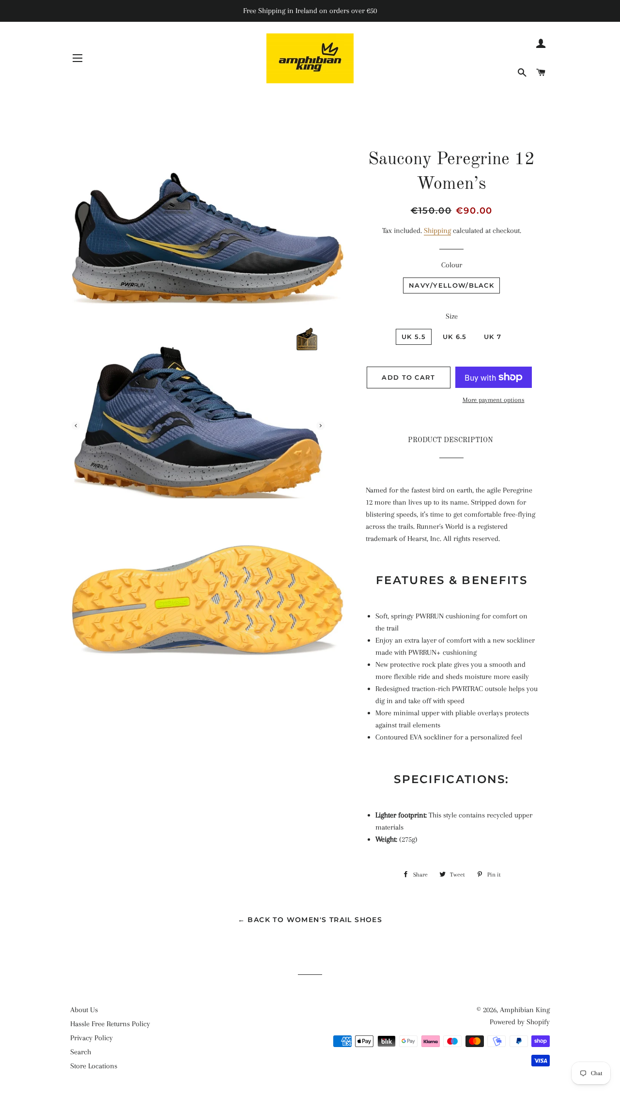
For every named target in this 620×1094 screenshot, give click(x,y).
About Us (84, 1009)
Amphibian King (525, 1009)
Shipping (437, 230)
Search (80, 1052)
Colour (451, 265)
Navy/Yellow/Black (451, 285)
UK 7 (492, 336)
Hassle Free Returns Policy (110, 1023)
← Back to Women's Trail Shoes (310, 919)
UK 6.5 (455, 336)
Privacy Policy (91, 1037)
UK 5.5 (414, 336)
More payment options (494, 399)
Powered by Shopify (520, 1021)
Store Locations (93, 1066)
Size (452, 316)
